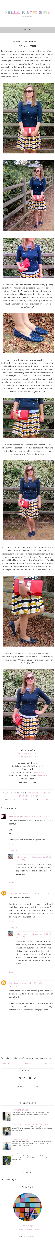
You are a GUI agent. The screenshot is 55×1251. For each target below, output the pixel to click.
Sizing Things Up (20, 1139)
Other (35, 796)
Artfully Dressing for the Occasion (30, 1124)
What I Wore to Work (27, 753)
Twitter (46, 793)
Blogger (32, 1236)
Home (28, 1063)
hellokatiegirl (22, 857)
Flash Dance (18, 1154)
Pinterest (22, 796)
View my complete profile (27, 1229)
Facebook (33, 793)
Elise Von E (14, 816)
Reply (11, 844)
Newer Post (6, 1063)
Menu (27, 30)
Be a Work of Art (20, 1110)
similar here (38, 772)
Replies (14, 850)
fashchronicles (16, 983)
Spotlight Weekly (27, 756)
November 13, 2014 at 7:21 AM (35, 816)
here (35, 763)
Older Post (48, 1063)
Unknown (13, 893)
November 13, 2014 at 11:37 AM (34, 893)
